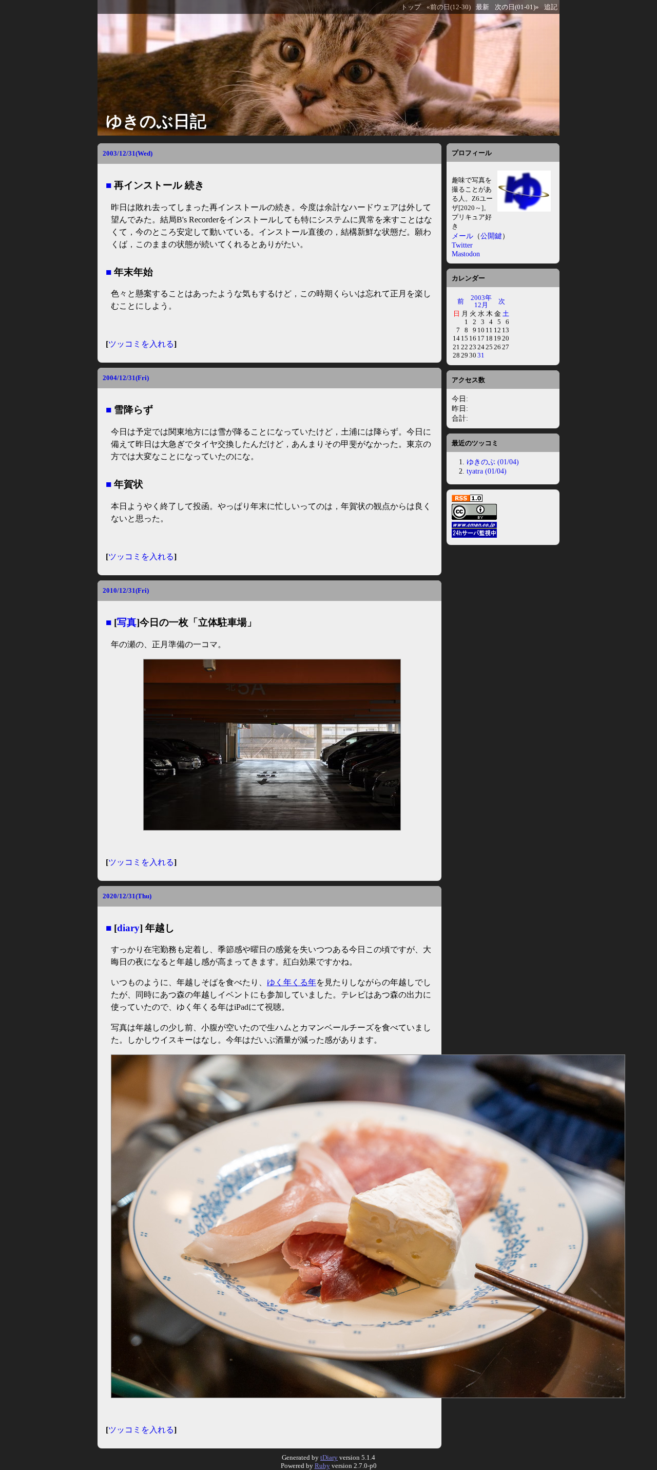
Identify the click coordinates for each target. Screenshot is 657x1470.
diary (128, 927)
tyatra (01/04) (487, 471)
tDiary (329, 1457)
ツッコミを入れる (141, 344)
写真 (127, 622)
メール (462, 236)
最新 (482, 7)
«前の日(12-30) (449, 7)
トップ (411, 7)
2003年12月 (481, 301)
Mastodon (466, 254)
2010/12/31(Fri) (126, 590)
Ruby (322, 1465)
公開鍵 (491, 236)
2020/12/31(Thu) (127, 896)
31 (481, 355)
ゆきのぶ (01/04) (493, 462)
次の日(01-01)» (517, 7)
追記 (550, 7)
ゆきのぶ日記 (156, 121)
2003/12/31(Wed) (127, 153)
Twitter (462, 245)
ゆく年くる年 (291, 982)
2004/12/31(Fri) (126, 378)
